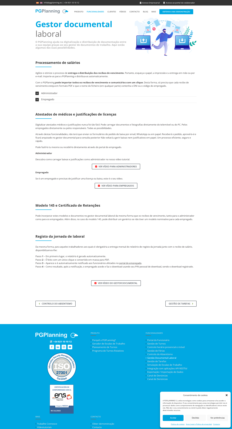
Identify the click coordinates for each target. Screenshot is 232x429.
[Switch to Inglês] (41, 2)
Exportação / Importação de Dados (165, 372)
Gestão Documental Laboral (161, 358)
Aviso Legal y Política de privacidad (199, 424)
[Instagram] (64, 347)
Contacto (216, 424)
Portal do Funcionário (158, 340)
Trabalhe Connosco (47, 423)
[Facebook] (52, 347)
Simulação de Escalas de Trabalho (164, 365)
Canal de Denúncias (157, 375)
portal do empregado (130, 263)
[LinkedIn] (58, 347)
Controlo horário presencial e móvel (166, 347)
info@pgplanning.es (53, 2)
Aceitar (173, 418)
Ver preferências (217, 418)
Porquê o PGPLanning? (104, 340)
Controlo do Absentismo (160, 354)
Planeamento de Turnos (104, 347)
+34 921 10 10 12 (71, 2)
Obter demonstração (103, 423)
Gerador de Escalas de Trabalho (108, 343)
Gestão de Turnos (156, 343)
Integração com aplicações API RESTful (167, 368)
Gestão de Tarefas (156, 361)
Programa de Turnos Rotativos (108, 350)
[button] (226, 395)
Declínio (195, 418)
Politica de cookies (178, 424)
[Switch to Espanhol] (37, 2)
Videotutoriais (44, 427)
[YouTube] (70, 347)
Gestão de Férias (156, 350)
